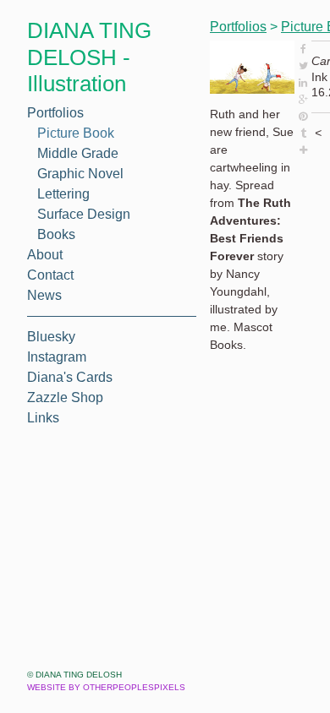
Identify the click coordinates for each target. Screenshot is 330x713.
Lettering (63, 194)
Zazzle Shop (65, 397)
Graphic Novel (80, 173)
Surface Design (83, 214)
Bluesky (51, 336)
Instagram (56, 357)
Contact (50, 275)
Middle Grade (77, 153)
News (44, 295)
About (45, 255)
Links (43, 418)
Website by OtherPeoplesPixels (106, 687)
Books (56, 234)
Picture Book (75, 133)
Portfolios (55, 113)
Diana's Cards (70, 377)
